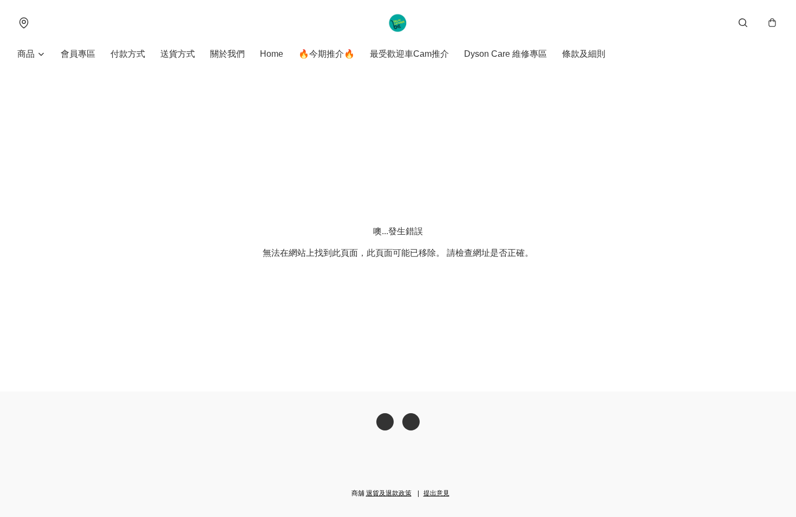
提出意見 (436, 493)
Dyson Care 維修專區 (505, 53)
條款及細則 (583, 53)
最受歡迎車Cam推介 (409, 53)
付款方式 (127, 53)
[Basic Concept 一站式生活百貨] (398, 22)
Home (271, 53)
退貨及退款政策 (389, 493)
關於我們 (227, 53)
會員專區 (78, 53)
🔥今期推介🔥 (326, 53)
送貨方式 (177, 53)
